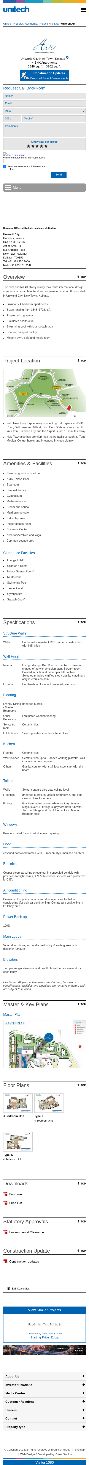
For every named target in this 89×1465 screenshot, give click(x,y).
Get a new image (16, 155)
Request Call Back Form (24, 88)
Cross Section (64, 1454)
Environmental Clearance (26, 1232)
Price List (15, 1203)
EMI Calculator (20, 1288)
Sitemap (80, 1449)
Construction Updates (24, 1261)
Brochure (15, 1194)
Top (83, 277)
